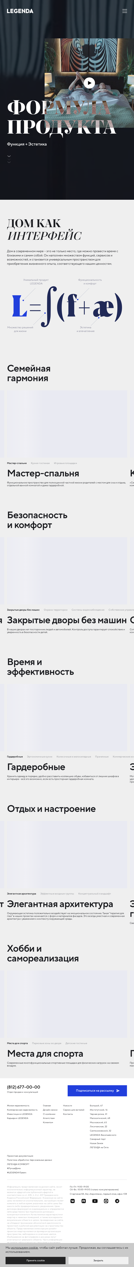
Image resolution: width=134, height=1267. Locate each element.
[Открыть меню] (124, 11)
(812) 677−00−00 (23, 1087)
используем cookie (24, 1248)
